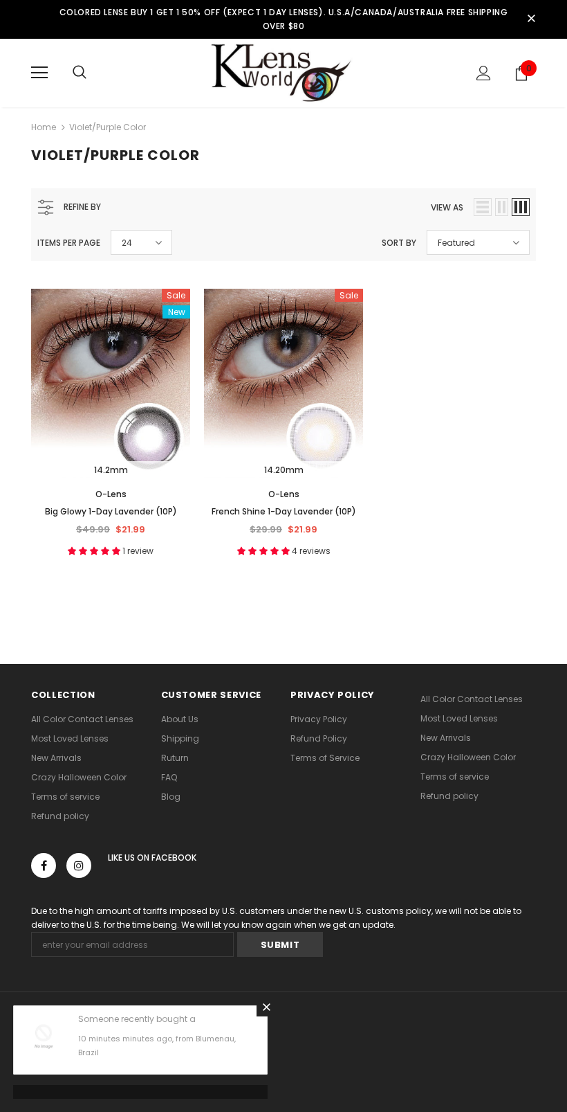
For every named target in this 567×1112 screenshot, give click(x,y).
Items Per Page (68, 243)
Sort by (399, 243)
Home (43, 127)
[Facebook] (43, 865)
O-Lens (111, 494)
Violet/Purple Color (107, 127)
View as (447, 207)
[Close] (266, 1006)
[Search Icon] (79, 73)
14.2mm (111, 470)
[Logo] (283, 72)
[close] (531, 19)
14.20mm (284, 470)
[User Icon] (483, 73)
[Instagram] (78, 865)
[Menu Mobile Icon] (39, 72)
